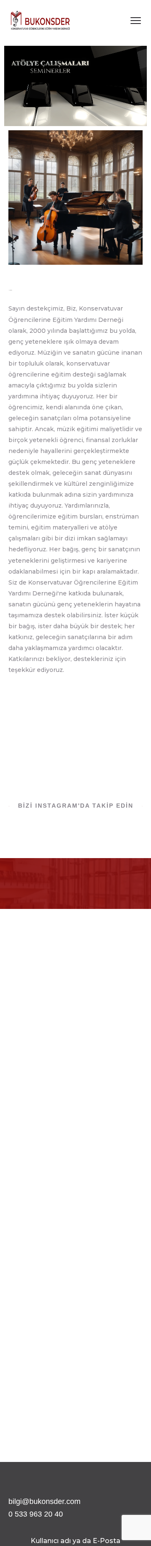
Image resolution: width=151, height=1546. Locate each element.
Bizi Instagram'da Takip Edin (75, 805)
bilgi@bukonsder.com (44, 1501)
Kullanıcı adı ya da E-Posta (75, 1541)
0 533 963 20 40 (35, 1514)
